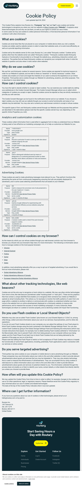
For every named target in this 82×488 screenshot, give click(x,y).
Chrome (7, 248)
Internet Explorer (9, 251)
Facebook (55, 456)
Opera (6, 263)
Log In (37, 456)
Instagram (56, 459)
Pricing (23, 467)
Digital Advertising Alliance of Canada (17, 275)
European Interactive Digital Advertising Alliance (21, 278)
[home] (11, 5)
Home (23, 456)
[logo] (41, 424)
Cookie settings (9, 483)
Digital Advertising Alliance (13, 272)
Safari (6, 257)
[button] (77, 6)
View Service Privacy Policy (30, 145)
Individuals (25, 459)
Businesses (25, 463)
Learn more (31, 479)
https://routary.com (51, 27)
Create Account (40, 459)
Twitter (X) (56, 463)
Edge (6, 260)
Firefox (6, 254)
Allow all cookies (24, 483)
